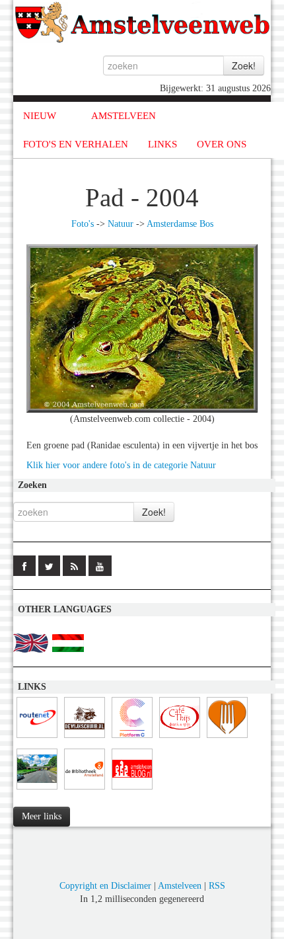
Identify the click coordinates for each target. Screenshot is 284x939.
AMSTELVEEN (123, 115)
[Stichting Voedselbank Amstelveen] (227, 738)
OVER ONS (221, 144)
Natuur (120, 224)
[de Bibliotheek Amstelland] (84, 790)
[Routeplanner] (37, 738)
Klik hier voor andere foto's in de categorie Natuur (121, 465)
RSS (217, 886)
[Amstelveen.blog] (132, 790)
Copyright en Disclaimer (105, 886)
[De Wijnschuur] (84, 738)
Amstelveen (179, 886)
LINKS (162, 144)
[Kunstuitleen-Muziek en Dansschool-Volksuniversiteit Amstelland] (132, 738)
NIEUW (39, 115)
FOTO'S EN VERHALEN (75, 144)
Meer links (41, 816)
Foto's (82, 224)
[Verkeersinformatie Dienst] (37, 790)
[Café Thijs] (179, 738)
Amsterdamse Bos (180, 224)
